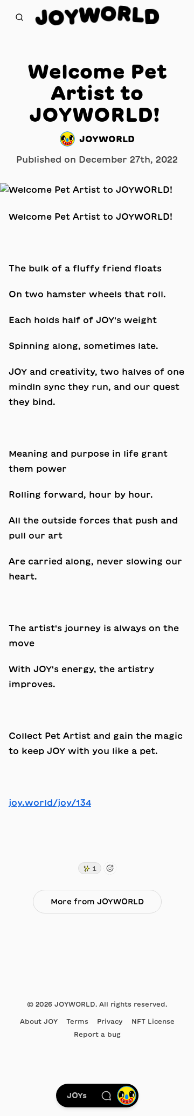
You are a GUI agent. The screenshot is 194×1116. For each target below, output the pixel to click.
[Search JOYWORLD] (19, 17)
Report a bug (97, 1034)
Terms (77, 1021)
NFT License (153, 1021)
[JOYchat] (106, 1095)
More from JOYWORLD (97, 901)
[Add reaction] (109, 868)
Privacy (110, 1021)
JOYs (77, 1095)
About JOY (39, 1021)
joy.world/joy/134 (50, 802)
